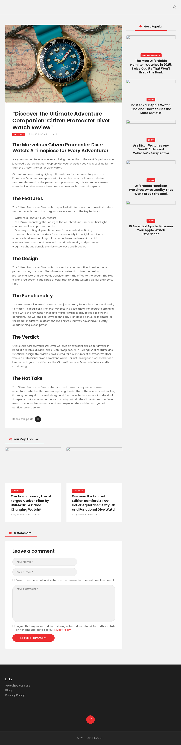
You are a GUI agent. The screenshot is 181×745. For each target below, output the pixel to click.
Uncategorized (151, 55)
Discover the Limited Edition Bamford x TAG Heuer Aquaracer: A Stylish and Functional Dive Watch (94, 503)
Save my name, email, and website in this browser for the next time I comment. (65, 580)
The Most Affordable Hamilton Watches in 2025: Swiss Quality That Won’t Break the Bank (151, 66)
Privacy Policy (62, 630)
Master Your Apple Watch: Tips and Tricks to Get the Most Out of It (151, 109)
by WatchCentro (40, 134)
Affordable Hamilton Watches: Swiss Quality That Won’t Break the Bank (151, 190)
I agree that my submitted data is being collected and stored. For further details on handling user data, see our (65, 628)
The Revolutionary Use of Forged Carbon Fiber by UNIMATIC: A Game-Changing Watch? (31, 503)
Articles (19, 134)
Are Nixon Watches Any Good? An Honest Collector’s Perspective (151, 149)
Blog (151, 99)
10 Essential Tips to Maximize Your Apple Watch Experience (151, 230)
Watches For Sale (17, 686)
